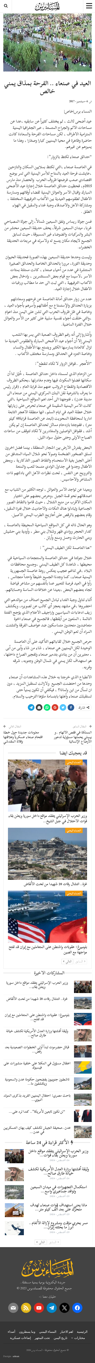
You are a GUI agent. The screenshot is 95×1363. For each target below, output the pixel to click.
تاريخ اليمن (60, 1338)
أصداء (11, 1331)
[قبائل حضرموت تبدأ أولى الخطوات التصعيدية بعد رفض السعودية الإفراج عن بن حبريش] (83, 1051)
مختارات (79, 1338)
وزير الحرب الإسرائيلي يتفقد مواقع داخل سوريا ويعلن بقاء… (37, 984)
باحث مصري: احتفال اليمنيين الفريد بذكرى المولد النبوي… (37, 1097)
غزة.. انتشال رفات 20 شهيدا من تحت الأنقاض (55, 884)
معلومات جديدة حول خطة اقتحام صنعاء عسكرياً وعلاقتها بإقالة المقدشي (23, 737)
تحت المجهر (42, 1338)
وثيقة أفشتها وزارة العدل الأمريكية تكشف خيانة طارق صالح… (37, 1033)
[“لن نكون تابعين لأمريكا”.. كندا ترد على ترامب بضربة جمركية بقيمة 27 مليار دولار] (83, 1116)
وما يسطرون (27, 1331)
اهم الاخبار (66, 1331)
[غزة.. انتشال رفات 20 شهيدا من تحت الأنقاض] (47, 854)
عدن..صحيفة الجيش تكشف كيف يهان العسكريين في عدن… (37, 1129)
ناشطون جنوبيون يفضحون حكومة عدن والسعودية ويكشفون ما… (37, 1081)
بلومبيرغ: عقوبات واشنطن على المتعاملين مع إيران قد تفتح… (37, 1017)
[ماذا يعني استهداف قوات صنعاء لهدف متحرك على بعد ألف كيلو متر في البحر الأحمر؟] (14, 1210)
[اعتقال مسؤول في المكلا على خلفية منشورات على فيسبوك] (83, 1067)
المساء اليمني (74, 762)
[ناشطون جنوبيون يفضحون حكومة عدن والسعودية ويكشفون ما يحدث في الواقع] (83, 1083)
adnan (16, 1356)
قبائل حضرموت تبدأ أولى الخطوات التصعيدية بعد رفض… (37, 1049)
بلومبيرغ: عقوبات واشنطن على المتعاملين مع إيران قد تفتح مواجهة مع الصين (48, 949)
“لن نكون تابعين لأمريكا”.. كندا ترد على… (37, 1111)
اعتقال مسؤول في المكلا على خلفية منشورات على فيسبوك (37, 1065)
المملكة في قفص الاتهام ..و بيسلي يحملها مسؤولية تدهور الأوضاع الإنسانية (73, 737)
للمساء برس (34, 1288)
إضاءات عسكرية (20, 1338)
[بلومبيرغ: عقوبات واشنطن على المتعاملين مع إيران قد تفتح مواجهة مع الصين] (47, 917)
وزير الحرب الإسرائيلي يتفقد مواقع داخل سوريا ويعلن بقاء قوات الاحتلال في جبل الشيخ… (47, 818)
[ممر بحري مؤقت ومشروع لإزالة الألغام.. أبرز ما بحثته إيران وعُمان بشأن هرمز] (14, 1228)
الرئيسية (82, 1331)
